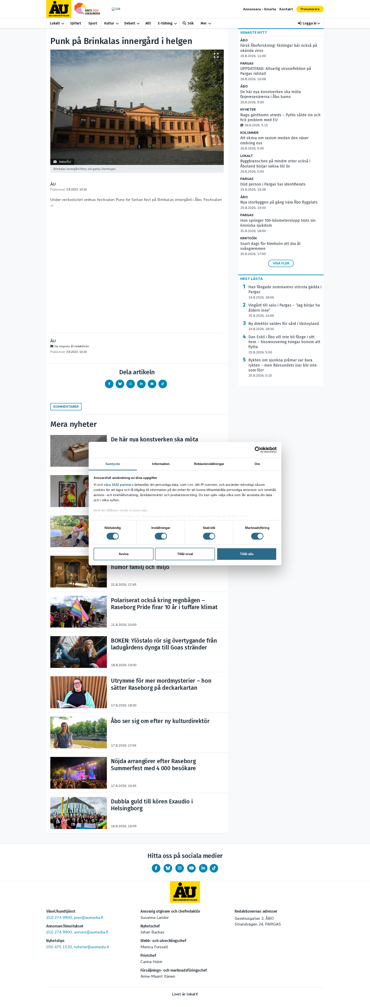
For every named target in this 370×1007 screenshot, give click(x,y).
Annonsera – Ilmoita (259, 9)
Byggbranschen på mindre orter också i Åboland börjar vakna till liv (275, 166)
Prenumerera (310, 9)
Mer (204, 23)
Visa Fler (281, 263)
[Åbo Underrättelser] (185, 892)
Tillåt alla (246, 554)
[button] (309, 23)
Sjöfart (75, 23)
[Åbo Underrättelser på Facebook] (156, 868)
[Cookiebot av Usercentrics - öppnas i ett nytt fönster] (258, 450)
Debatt (129, 23)
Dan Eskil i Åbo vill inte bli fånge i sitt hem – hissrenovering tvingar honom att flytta (284, 345)
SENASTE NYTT (253, 32)
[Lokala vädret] (113, 9)
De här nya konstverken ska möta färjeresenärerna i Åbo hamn (270, 96)
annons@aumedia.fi (91, 932)
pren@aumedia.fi (88, 917)
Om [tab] (257, 463)
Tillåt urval (185, 554)
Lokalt (55, 23)
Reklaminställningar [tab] (209, 463)
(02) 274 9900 (59, 917)
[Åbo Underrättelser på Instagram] (179, 868)
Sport (92, 23)
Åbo (244, 40)
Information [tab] (161, 463)
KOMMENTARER (66, 407)
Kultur (109, 23)
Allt (148, 23)
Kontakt (286, 9)
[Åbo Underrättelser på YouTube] (191, 868)
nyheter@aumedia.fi (91, 947)
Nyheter (248, 110)
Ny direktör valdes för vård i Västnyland (283, 326)
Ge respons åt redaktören (71, 346)
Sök (191, 23)
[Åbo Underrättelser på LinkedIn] (203, 868)
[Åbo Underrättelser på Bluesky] (168, 868)
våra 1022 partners (118, 484)
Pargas (247, 64)
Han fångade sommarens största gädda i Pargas (284, 292)
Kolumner (249, 133)
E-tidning (165, 23)
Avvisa (123, 554)
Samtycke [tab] (112, 463)
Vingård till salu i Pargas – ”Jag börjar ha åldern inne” (284, 310)
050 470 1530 (59, 947)
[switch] (161, 536)
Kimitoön (248, 238)
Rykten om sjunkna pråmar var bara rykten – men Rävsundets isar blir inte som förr (282, 368)
